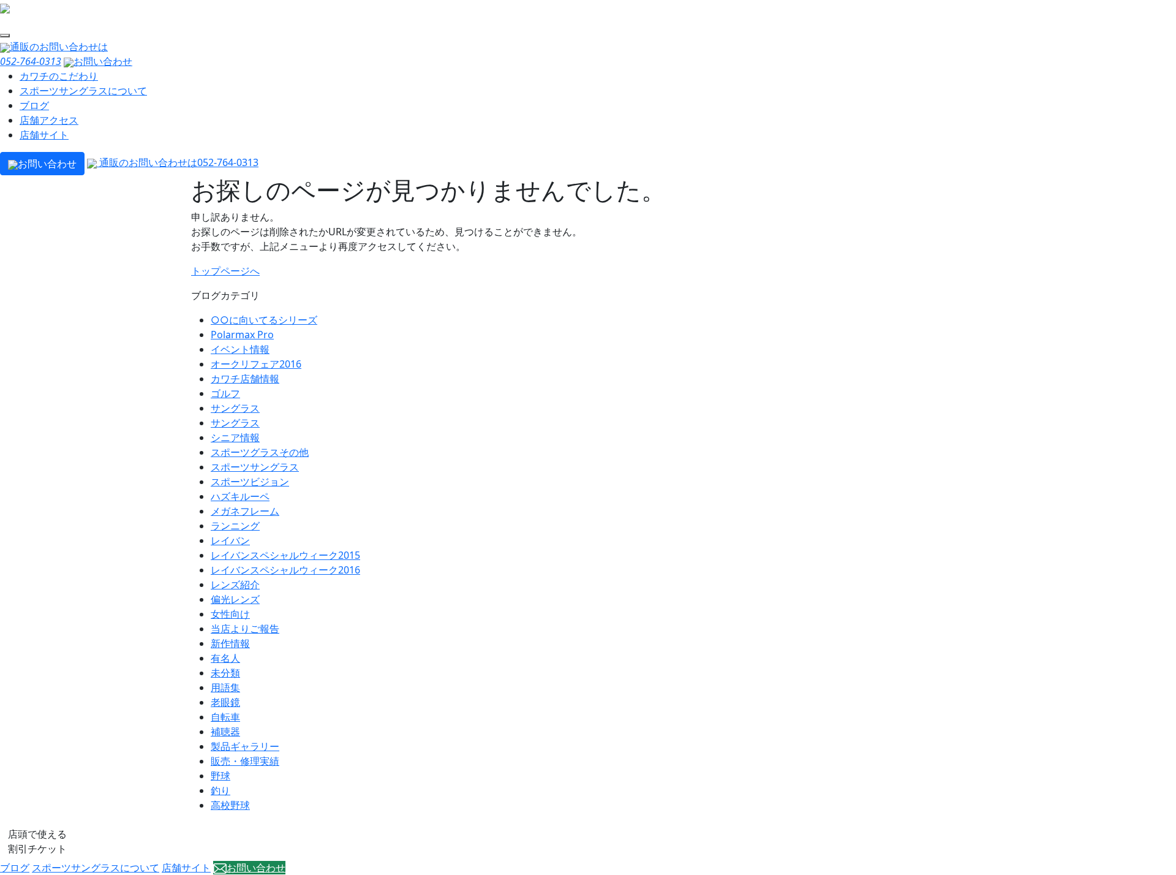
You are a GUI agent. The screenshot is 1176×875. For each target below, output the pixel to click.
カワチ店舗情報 (245, 378)
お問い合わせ (103, 61)
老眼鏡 (225, 702)
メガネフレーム (245, 511)
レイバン (230, 540)
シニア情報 (235, 437)
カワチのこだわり (59, 76)
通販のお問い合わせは (177, 162)
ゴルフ (225, 393)
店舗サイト (44, 135)
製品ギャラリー (245, 746)
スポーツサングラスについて (83, 90)
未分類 (225, 673)
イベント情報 (240, 349)
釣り (220, 790)
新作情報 (230, 643)
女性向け (230, 614)
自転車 (225, 717)
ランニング (235, 525)
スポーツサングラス (255, 467)
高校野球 (230, 805)
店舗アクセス (49, 120)
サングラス (235, 408)
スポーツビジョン (250, 481)
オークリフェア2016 (256, 364)
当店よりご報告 (245, 628)
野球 (220, 775)
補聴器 (225, 731)
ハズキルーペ (240, 496)
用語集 (225, 687)
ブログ (34, 105)
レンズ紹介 (235, 584)
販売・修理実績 (245, 761)
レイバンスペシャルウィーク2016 (285, 570)
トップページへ (225, 271)
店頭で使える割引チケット (37, 841)
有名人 (225, 658)
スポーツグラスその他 (260, 452)
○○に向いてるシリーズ (264, 320)
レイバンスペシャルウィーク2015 (285, 555)
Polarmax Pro (242, 334)
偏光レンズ (235, 599)
